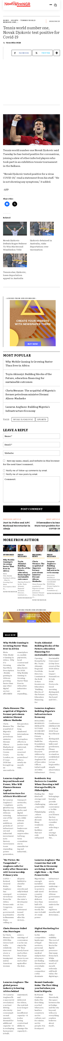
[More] (57, 53)
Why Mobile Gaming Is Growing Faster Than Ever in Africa (29, 363)
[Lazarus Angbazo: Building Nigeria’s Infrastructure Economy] (53, 548)
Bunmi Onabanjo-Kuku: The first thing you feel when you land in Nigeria (46, 986)
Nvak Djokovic (23, 419)
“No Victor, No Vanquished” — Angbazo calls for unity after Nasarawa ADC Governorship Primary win (15, 867)
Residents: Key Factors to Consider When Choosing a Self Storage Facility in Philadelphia (47, 784)
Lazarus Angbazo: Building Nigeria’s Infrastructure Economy (28, 408)
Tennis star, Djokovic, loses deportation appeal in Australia (14, 275)
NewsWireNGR (13, 43)
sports (41, 419)
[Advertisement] (31, 83)
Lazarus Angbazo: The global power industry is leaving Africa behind (15, 986)
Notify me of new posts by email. (22, 474)
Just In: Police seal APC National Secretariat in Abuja (16, 525)
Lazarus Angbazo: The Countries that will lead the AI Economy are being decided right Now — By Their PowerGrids (47, 867)
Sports (14, 20)
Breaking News (36, 555)
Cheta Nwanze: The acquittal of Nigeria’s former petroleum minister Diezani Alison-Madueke (31, 394)
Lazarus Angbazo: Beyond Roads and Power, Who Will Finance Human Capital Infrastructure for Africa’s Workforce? (15, 787)
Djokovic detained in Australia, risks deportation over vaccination (41, 245)
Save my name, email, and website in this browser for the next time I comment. (31, 462)
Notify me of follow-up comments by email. (26, 470)
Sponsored (8, 554)
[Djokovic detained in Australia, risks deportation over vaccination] (42, 228)
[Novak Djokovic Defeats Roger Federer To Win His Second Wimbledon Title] (15, 228)
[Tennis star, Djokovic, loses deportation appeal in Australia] (15, 260)
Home (6, 20)
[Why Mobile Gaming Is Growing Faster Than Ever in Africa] (9, 548)
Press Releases (22, 555)
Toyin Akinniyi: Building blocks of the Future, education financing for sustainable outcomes (29, 378)
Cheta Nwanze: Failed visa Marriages (15, 930)
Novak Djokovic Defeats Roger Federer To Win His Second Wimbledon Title (15, 245)
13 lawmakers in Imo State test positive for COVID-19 (47, 525)
